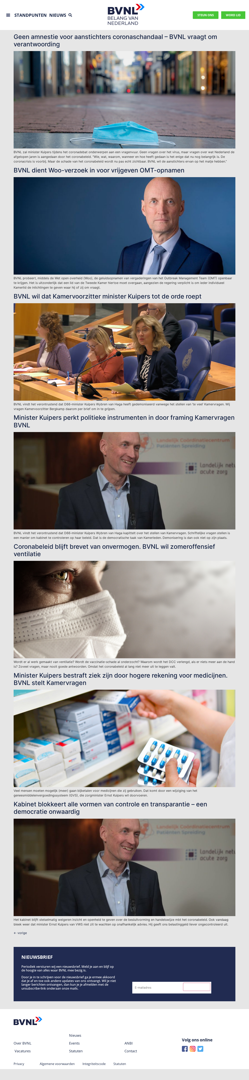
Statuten (119, 1064)
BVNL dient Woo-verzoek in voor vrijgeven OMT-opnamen (99, 170)
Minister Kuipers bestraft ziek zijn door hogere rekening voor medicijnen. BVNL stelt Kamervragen (121, 679)
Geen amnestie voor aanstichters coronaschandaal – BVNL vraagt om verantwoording (115, 40)
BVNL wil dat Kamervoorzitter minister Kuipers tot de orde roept (108, 296)
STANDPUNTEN (30, 15)
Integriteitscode (94, 1064)
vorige (20, 933)
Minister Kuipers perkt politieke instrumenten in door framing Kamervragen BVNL (124, 421)
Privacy (19, 1064)
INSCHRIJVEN (196, 987)
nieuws (57, 15)
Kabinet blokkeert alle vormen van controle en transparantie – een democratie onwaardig (110, 807)
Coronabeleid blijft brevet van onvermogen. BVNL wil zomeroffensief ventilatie (114, 550)
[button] (70, 15)
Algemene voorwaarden (57, 1064)
